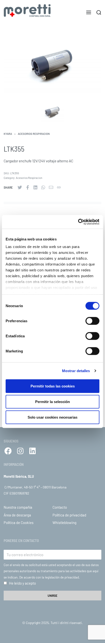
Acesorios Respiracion (34, 133)
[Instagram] (20, 451)
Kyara (8, 133)
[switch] (92, 321)
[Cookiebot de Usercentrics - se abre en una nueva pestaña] (78, 222)
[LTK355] (20, 187)
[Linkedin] (32, 451)
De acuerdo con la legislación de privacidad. (49, 577)
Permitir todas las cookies (53, 386)
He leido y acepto (22, 583)
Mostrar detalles (76, 371)
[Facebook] (8, 451)
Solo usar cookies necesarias (52, 417)
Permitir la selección (52, 401)
